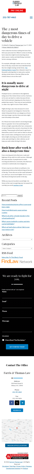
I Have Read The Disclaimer (15, 340)
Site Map (13, 466)
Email (4, 301)
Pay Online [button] (17, 10)
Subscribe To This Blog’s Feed (12, 257)
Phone (4, 311)
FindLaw (25, 468)
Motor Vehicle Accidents (10, 47)
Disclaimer (5, 336)
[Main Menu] (31, 17)
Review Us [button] (17, 410)
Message (5, 321)
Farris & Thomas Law (16, 45)
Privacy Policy (21, 466)
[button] (32, 461)
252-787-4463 (9, 17)
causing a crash (18, 185)
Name (4, 292)
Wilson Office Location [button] (17, 445)
